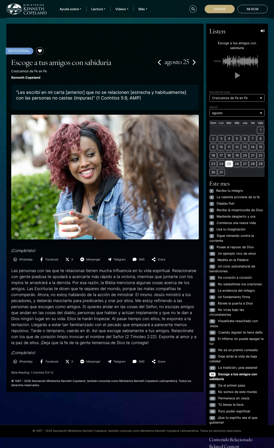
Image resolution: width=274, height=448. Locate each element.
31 (221, 172)
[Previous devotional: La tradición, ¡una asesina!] (159, 62)
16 (213, 155)
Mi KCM (252, 9)
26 (237, 164)
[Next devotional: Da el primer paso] (194, 62)
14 (252, 147)
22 (261, 155)
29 (261, 164)
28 (253, 164)
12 (237, 147)
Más (141, 9)
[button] (237, 75)
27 (245, 164)
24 (221, 164)
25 (229, 164)
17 (221, 155)
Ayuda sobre (69, 9)
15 (260, 147)
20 (245, 155)
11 (229, 147)
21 (252, 155)
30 (213, 172)
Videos (120, 9)
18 (229, 155)
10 (221, 147)
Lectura (97, 9)
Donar (219, 9)
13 (245, 147)
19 (237, 155)
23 (213, 164)
